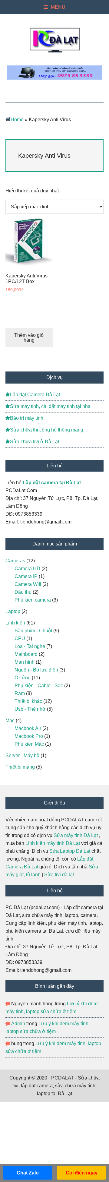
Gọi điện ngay (81, 1172)
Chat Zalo (28, 1172)
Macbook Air (28, 728)
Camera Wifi (28, 584)
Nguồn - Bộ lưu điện (36, 669)
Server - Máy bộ (22, 755)
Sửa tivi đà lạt (59, 874)
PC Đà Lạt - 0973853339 (54, 39)
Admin (18, 1023)
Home (17, 119)
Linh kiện (15, 622)
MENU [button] (58, 7)
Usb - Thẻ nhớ (30, 709)
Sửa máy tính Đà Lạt (76, 835)
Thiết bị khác (28, 701)
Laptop (12, 611)
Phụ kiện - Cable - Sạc (39, 685)
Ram (20, 693)
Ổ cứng (23, 677)
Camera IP (26, 576)
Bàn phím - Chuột (33, 630)
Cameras (15, 560)
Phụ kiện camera (33, 599)
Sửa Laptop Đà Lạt (69, 851)
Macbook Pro (29, 736)
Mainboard (26, 654)
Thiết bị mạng (20, 767)
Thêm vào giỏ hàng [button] (29, 338)
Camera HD (27, 568)
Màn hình (25, 662)
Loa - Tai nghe (30, 646)
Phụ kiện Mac (29, 744)
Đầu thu (23, 592)
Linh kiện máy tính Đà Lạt (52, 843)
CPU (20, 638)
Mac (10, 720)
